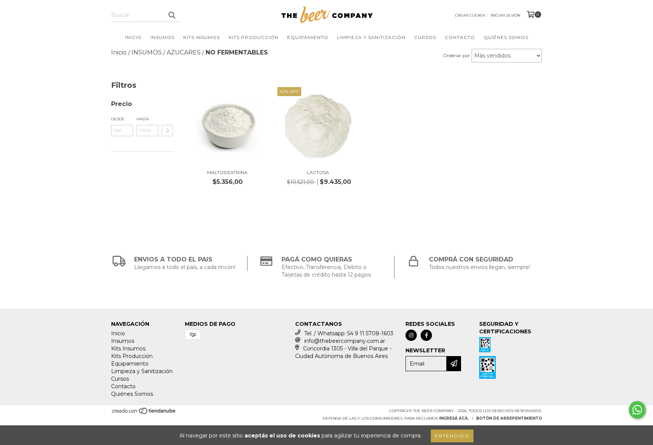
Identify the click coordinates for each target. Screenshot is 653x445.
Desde (118, 119)
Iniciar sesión (505, 15)
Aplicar (167, 130)
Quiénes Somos (506, 37)
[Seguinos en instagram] (411, 335)
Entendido (452, 436)
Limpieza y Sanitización (371, 37)
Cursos (425, 37)
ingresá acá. (454, 418)
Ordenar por (456, 55)
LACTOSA (318, 172)
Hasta (142, 119)
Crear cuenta (470, 15)
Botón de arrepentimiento (509, 418)
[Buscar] (171, 15)
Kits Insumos (201, 37)
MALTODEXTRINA (227, 172)
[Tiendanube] (144, 413)
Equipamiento (307, 37)
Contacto (460, 37)
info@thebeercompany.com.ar (344, 341)
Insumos (162, 37)
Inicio (133, 37)
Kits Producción (254, 37)
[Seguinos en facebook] (426, 335)
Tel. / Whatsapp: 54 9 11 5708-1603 (348, 333)
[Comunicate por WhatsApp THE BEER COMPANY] (637, 410)
